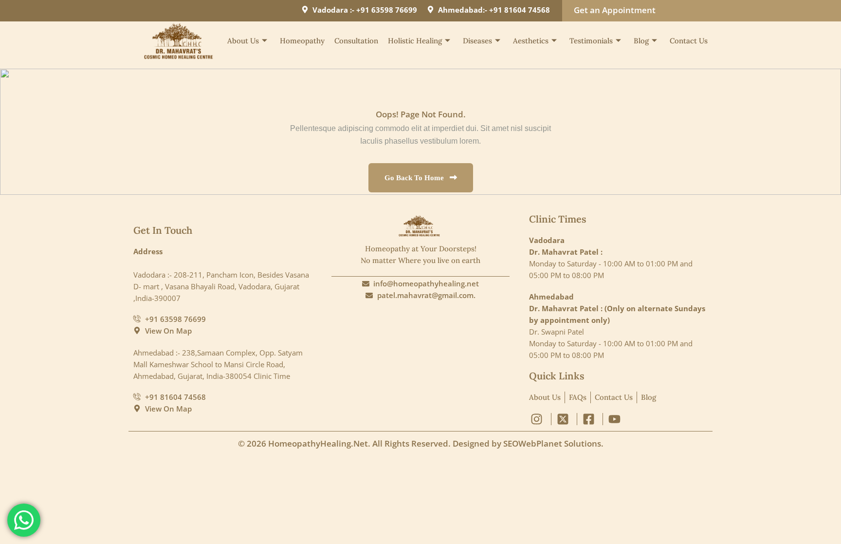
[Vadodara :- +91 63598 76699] (305, 9)
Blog (641, 40)
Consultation (356, 40)
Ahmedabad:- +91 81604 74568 (494, 10)
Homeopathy (302, 40)
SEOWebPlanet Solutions (552, 443)
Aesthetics (530, 40)
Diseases (477, 40)
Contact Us (689, 40)
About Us (243, 40)
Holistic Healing (415, 40)
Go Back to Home (415, 178)
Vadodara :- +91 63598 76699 (364, 10)
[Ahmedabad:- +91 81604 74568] (430, 9)
